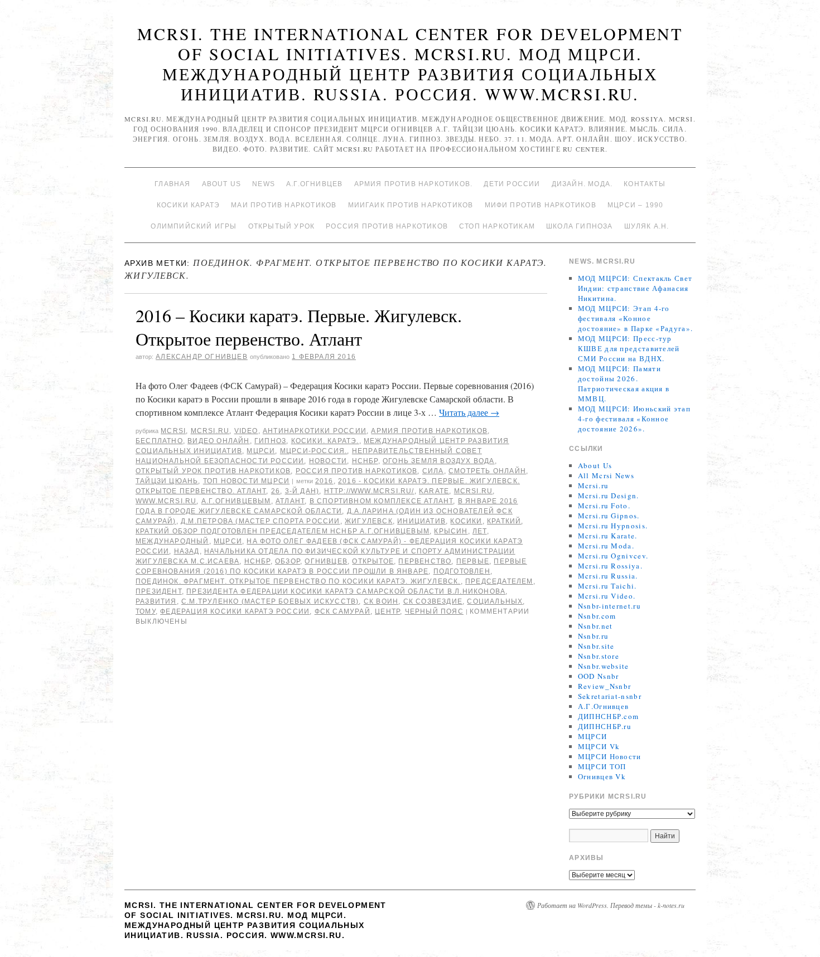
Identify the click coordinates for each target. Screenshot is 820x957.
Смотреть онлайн (487, 471)
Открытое (373, 561)
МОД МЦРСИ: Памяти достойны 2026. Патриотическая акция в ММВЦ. (624, 383)
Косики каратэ (188, 205)
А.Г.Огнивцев (314, 184)
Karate (434, 491)
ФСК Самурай (342, 611)
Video (246, 431)
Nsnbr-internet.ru (609, 606)
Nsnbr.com (597, 616)
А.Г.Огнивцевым (236, 501)
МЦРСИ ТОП (602, 766)
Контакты (644, 184)
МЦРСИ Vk (599, 746)
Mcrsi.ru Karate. (608, 536)
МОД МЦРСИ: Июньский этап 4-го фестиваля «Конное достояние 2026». (634, 419)
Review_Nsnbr (604, 686)
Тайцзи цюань (167, 481)
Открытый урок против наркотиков (213, 471)
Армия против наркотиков (429, 431)
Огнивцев (326, 561)
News (263, 184)
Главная (172, 184)
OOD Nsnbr (598, 676)
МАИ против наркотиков (283, 205)
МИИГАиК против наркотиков (411, 205)
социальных (495, 601)
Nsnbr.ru (593, 636)
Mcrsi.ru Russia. (608, 576)
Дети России (512, 184)
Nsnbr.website (603, 666)
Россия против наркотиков (387, 226)
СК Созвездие (432, 601)
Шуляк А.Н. (646, 226)
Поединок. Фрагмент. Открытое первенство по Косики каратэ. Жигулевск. (298, 581)
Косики (466, 521)
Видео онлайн (218, 441)
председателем (499, 581)
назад (187, 551)
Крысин (450, 531)
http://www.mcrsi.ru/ (369, 491)
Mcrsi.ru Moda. (606, 546)
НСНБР (365, 461)
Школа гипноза (579, 226)
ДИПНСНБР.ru (604, 726)
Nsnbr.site (596, 646)
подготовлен (461, 571)
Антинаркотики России (314, 431)
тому (146, 611)
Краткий (504, 521)
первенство (424, 561)
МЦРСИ (261, 451)
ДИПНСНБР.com (608, 716)
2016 (324, 481)
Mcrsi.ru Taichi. (607, 586)
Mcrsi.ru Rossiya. (610, 566)
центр (387, 611)
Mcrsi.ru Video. (607, 596)
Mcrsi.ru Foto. (604, 506)
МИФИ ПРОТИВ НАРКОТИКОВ (540, 205)
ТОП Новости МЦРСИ (246, 481)
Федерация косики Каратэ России (235, 611)
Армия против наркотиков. (413, 184)
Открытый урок (281, 226)
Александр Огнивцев (202, 357)
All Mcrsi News (606, 475)
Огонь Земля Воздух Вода (439, 461)
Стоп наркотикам (497, 226)
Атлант (290, 501)
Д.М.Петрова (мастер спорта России (260, 521)
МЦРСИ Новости (609, 756)
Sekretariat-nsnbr (609, 696)
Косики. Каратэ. (325, 441)
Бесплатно (159, 441)
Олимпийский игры (194, 226)
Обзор (287, 561)
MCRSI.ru (473, 491)
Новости (328, 461)
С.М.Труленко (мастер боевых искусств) (270, 601)
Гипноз (270, 441)
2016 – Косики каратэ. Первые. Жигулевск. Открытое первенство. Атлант (299, 327)
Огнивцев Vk (602, 776)
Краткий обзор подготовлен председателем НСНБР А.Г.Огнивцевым (283, 531)
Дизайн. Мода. (582, 184)
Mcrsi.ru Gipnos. (609, 516)
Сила (433, 471)
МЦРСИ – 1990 (635, 205)
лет (479, 531)
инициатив (421, 521)
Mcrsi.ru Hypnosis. (613, 526)
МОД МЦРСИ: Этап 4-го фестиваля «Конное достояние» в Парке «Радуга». (635, 318)
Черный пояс (434, 611)
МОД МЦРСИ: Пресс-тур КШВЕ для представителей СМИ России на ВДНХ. (629, 348)
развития (156, 601)
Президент (159, 591)
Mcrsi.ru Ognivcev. (613, 556)
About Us (222, 184)
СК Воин (381, 601)
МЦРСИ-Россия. (314, 451)
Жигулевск (369, 521)
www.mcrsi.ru (166, 501)
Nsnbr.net (595, 626)
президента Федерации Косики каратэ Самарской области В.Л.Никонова (345, 591)
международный (172, 541)
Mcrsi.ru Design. (608, 495)
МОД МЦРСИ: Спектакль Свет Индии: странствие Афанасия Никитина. (635, 288)
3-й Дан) (302, 491)
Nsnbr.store (598, 656)
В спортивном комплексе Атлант (382, 501)
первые (472, 561)
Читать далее (469, 412)
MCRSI (173, 431)
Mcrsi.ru (210, 431)
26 (275, 491)
